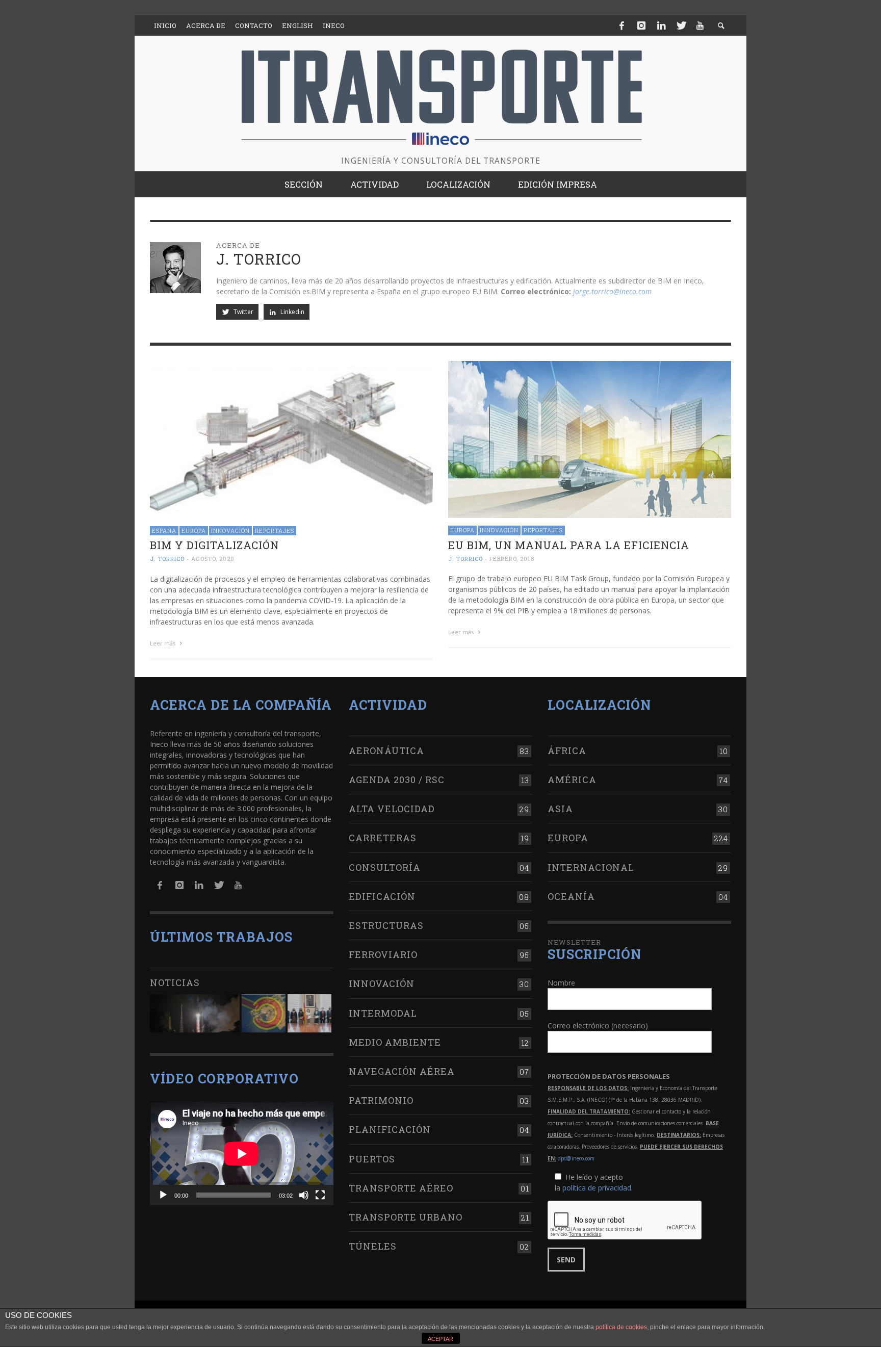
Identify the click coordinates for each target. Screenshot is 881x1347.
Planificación (390, 1129)
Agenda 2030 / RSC (397, 779)
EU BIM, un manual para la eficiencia (568, 545)
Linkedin (291, 311)
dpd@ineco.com (576, 1158)
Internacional (591, 867)
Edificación (382, 896)
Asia (560, 808)
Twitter (242, 311)
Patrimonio (381, 1100)
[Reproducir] (163, 1195)
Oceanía (571, 896)
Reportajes (274, 530)
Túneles (373, 1246)
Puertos (372, 1159)
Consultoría (385, 867)
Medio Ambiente (395, 1042)
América (572, 779)
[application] (241, 1153)
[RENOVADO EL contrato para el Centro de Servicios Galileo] (195, 1013)
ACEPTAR (440, 1339)
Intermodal (383, 1013)
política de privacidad (596, 1188)
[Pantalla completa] (320, 1195)
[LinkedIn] (661, 25)
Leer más (163, 643)
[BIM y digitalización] (291, 439)
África (567, 750)
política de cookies (621, 1327)
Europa (194, 530)
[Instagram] (641, 25)
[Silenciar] (304, 1195)
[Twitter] (680, 25)
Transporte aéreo (401, 1188)
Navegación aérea (402, 1071)
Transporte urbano (405, 1217)
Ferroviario (383, 954)
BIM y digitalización (214, 545)
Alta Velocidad (392, 808)
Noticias (175, 982)
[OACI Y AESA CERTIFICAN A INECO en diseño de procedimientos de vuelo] (264, 1013)
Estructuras (386, 925)
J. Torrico (167, 559)
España (164, 530)
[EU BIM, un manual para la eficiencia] (589, 439)
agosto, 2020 (213, 559)
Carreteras (383, 838)
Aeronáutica (386, 750)
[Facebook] (622, 25)
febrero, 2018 (511, 558)
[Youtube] (700, 25)
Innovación (230, 530)
